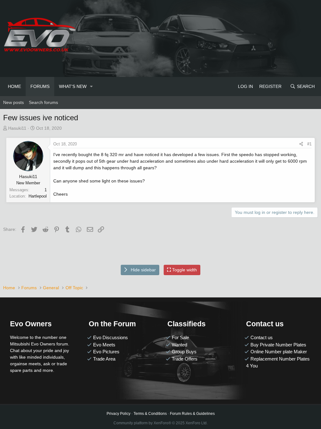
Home (14, 86)
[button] (91, 86)
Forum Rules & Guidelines (192, 413)
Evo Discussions (110, 337)
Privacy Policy (118, 413)
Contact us (261, 337)
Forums (40, 86)
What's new (73, 86)
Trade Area (104, 358)
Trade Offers (184, 358)
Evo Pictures (106, 351)
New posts (13, 102)
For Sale (180, 337)
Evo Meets (104, 344)
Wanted (179, 344)
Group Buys (184, 351)
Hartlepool (38, 196)
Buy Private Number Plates (278, 344)
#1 (309, 144)
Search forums (43, 102)
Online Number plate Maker (278, 351)
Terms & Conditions (150, 413)
